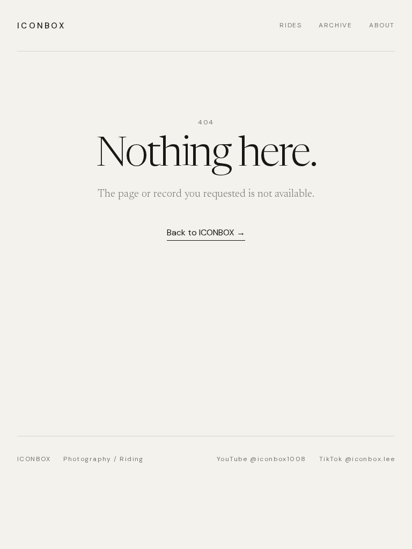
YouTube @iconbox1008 (261, 459)
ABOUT (382, 25)
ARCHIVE (335, 25)
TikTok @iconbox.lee (357, 459)
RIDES (290, 25)
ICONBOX (41, 25)
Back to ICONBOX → (206, 232)
